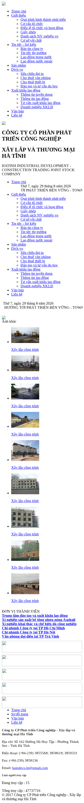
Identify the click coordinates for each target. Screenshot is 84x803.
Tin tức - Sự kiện (23, 44)
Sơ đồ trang (19, 714)
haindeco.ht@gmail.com (30, 768)
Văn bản (17, 111)
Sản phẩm (18, 65)
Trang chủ (18, 11)
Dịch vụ (17, 69)
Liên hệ (16, 115)
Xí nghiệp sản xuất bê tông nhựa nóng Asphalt (38, 620)
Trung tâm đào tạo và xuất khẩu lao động (35, 616)
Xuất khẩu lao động (25, 90)
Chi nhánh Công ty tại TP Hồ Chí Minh (33, 628)
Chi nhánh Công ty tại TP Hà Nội (28, 632)
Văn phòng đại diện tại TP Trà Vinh (30, 636)
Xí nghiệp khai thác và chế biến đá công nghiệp (39, 624)
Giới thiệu (18, 15)
